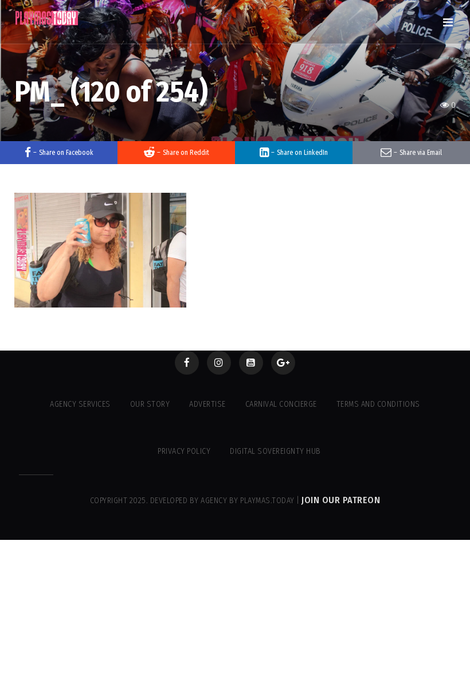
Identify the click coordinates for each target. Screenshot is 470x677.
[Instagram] (219, 363)
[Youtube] (251, 363)
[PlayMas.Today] (47, 18)
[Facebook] (187, 363)
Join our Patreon (340, 500)
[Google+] (283, 363)
